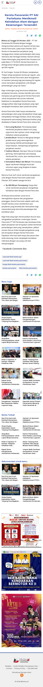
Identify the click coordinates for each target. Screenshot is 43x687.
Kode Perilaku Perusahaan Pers (25, 666)
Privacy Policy (19, 668)
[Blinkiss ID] (10, 2)
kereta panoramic (9, 268)
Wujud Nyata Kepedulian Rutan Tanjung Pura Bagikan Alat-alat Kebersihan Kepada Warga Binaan (10, 319)
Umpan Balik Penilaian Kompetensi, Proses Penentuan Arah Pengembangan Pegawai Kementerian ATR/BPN (31, 382)
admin (7, 29)
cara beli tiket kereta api (12, 257)
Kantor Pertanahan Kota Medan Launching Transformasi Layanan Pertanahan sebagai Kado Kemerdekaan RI (32, 340)
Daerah (14, 29)
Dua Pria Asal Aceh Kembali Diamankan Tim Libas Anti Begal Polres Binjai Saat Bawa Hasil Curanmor (11, 298)
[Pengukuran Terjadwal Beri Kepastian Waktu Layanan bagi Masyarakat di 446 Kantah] (11, 394)
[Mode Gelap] (35, 2)
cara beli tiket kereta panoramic (15, 261)
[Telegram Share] (35, 35)
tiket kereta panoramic (28, 268)
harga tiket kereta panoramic (14, 264)
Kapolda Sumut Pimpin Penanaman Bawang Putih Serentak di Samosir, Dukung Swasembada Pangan (31, 403)
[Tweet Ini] (31, 35)
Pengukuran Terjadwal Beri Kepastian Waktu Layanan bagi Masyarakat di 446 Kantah (10, 403)
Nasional (28, 29)
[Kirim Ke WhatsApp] (39, 35)
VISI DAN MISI (32, 668)
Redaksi (8, 666)
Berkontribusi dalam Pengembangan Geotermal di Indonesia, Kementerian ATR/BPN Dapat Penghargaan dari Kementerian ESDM (32, 319)
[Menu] (3, 2)
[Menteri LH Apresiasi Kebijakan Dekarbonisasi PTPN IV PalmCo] (32, 289)
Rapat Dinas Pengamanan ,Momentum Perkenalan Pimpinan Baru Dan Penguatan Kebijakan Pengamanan (11, 382)
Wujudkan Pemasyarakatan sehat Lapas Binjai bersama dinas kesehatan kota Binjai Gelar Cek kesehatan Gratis (10, 340)
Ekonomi (21, 29)
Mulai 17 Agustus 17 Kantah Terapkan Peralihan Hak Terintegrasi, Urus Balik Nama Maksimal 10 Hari (10, 361)
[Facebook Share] (27, 35)
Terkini (35, 29)
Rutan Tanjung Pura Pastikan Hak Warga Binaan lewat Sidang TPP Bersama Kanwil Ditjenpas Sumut (31, 361)
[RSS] (21, 675)
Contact (9, 668)
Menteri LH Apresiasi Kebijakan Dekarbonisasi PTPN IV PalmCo (31, 298)
